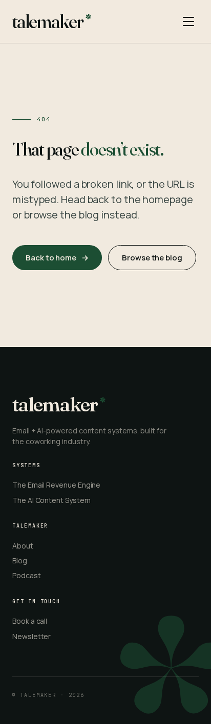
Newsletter (31, 636)
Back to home (57, 257)
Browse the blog (152, 257)
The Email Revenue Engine (56, 485)
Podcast (26, 575)
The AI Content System (51, 500)
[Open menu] (188, 21)
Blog (19, 560)
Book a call (29, 621)
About (22, 546)
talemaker (47, 21)
